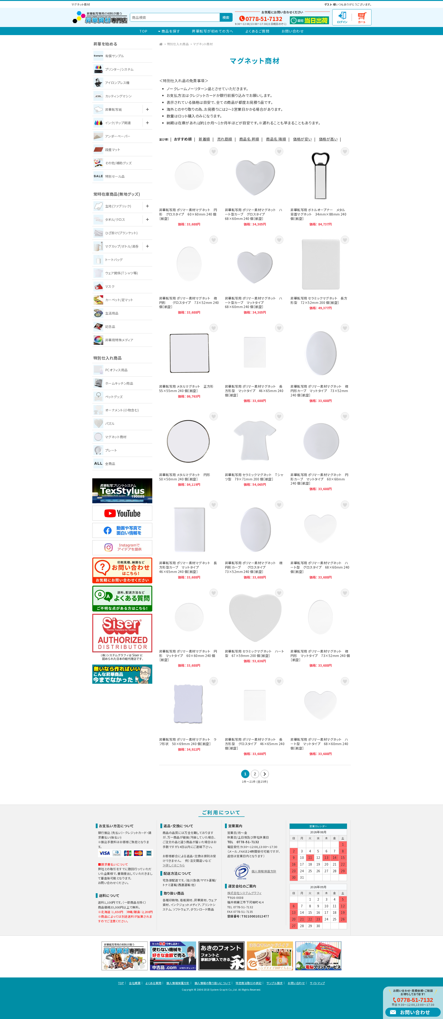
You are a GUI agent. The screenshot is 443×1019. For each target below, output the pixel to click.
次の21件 (264, 774)
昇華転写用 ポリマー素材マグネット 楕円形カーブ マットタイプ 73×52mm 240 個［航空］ (320, 362)
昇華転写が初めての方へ (212, 31)
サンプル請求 (274, 983)
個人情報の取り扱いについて (212, 983)
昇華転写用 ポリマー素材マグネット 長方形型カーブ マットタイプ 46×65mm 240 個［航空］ (189, 539)
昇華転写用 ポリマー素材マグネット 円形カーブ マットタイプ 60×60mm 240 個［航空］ (320, 451)
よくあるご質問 (257, 31)
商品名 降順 (276, 139)
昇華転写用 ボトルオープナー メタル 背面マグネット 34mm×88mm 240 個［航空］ (320, 186)
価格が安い (302, 139)
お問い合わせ (292, 31)
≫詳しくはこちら (174, 865)
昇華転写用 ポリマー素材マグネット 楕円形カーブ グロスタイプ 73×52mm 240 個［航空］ (255, 539)
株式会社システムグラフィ (244, 893)
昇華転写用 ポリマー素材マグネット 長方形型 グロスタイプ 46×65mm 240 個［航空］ (255, 716)
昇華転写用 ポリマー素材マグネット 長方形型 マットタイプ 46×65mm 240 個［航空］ (255, 362)
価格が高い (328, 139)
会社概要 (135, 983)
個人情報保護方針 (263, 871)
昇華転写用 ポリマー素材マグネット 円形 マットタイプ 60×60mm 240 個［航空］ (189, 627)
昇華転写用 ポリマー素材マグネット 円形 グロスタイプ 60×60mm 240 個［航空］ (189, 186)
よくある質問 (153, 983)
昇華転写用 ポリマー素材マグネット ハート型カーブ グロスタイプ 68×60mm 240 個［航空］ (255, 186)
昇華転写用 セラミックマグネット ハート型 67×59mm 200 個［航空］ (255, 627)
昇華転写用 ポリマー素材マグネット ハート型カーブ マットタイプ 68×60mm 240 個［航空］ (255, 274)
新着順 (204, 139)
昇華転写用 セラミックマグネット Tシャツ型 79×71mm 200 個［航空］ (255, 451)
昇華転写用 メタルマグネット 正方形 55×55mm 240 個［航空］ (189, 362)
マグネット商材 (203, 44)
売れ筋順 (224, 139)
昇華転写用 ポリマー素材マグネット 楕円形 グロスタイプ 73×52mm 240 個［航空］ (189, 274)
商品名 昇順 (249, 139)
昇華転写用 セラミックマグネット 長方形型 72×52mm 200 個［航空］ (320, 274)
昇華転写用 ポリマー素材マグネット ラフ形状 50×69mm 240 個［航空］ (189, 716)
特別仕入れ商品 (178, 44)
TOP (143, 31)
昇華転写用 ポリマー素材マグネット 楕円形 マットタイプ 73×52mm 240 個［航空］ (320, 627)
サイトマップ (317, 983)
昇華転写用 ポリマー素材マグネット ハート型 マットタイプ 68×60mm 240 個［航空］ (320, 716)
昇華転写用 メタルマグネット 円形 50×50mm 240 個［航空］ (189, 451)
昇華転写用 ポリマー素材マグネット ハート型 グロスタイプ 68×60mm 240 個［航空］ (320, 539)
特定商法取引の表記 (248, 983)
